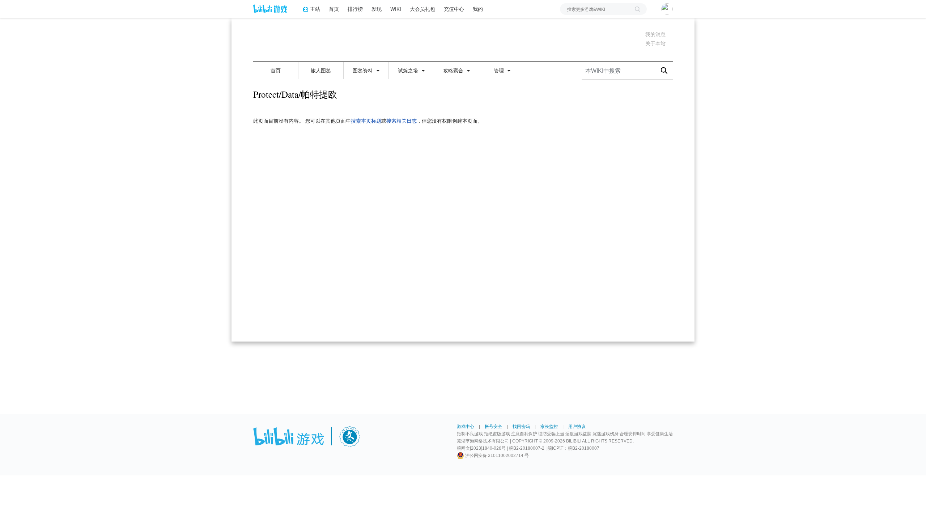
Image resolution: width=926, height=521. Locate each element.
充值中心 (454, 9)
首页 (334, 9)
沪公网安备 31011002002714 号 (496, 455)
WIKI (395, 9)
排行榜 (355, 9)
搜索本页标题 (366, 121)
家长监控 (549, 426)
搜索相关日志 (401, 121)
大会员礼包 (422, 9)
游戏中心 (465, 426)
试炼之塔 (409, 70)
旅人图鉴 (321, 70)
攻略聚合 (454, 70)
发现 (376, 9)
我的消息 (655, 34)
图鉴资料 (363, 70)
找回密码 (521, 426)
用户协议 (577, 426)
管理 (499, 70)
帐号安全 (493, 426)
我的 (478, 9)
